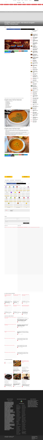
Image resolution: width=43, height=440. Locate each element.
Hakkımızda (18, 0)
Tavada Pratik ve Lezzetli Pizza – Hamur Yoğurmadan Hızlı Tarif (35, 55)
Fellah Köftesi (10, 406)
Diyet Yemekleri (28, 4)
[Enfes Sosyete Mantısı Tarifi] (31, 121)
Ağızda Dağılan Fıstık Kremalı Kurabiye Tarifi (35, 102)
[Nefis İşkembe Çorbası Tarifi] (17, 308)
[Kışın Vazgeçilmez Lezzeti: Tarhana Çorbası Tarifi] (11, 320)
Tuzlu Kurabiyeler (24, 429)
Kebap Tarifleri (18, 431)
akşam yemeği (14, 367)
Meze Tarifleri (6, 416)
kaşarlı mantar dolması (15, 382)
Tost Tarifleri (23, 427)
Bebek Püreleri (18, 409)
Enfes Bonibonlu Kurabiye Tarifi (35, 100)
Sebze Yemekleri (14, 380)
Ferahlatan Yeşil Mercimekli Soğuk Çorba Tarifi (8, 302)
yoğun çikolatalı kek (10, 383)
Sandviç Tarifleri (12, 418)
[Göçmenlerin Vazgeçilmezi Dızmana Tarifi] (31, 61)
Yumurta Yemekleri (18, 207)
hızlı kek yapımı (23, 381)
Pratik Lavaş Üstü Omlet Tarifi (35, 74)
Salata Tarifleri (7, 418)
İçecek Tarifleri (23, 196)
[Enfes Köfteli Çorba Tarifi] (8, 308)
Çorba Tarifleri (19, 4)
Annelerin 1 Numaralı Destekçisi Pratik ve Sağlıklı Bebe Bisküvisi (35, 58)
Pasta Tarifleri (8, 380)
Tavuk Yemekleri (7, 425)
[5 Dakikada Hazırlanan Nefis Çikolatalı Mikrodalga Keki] (26, 377)
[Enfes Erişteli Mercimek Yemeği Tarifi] (31, 110)
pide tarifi (14, 368)
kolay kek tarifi (23, 382)
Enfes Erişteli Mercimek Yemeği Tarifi (35, 110)
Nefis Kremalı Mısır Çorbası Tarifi (35, 88)
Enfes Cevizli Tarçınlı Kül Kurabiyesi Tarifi (35, 98)
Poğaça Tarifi (11, 417)
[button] (32, 0)
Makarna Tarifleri (7, 415)
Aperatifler (2, 4)
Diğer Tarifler (24, 4)
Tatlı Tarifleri (8, 207)
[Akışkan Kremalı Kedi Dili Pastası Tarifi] (31, 65)
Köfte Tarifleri (12, 414)
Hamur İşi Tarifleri (15, 196)
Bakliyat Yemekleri (6, 4)
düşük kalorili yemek (15, 381)
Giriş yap (30, 0)
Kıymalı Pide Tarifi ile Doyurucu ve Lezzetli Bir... (13, 396)
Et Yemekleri (39, 4)
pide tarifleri (17, 368)
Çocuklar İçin (15, 4)
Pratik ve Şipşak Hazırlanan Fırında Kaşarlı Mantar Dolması (17, 384)
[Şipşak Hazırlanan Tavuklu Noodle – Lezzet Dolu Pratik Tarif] (31, 51)
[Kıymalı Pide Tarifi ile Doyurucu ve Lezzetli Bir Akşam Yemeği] (17, 363)
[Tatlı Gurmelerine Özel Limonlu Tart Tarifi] (31, 62)
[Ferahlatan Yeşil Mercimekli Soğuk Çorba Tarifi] (8, 297)
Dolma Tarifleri (7, 405)
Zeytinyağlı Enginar (7, 426)
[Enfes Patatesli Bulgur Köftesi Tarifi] (31, 106)
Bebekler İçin (11, 4)
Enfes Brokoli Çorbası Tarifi (34, 80)
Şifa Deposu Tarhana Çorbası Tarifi (16, 302)
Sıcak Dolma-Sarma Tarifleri (24, 421)
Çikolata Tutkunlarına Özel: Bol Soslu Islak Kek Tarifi (8, 385)
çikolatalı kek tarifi (7, 381)
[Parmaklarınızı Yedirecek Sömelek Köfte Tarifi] (31, 117)
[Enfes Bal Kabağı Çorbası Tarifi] (31, 92)
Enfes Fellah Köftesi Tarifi (35, 104)
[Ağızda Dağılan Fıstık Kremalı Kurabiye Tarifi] (31, 101)
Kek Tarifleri (6, 380)
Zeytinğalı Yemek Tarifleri (8, 427)
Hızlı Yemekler (19, 196)
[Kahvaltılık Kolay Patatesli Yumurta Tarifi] (31, 71)
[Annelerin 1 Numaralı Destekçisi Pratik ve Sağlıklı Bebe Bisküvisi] (31, 57)
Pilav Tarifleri (6, 417)
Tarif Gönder (14, 0)
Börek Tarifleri (11, 403)
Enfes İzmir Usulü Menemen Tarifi (35, 69)
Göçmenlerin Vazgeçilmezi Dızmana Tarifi (35, 61)
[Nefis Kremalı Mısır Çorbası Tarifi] (31, 88)
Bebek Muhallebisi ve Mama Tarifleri (18, 408)
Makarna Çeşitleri (12, 415)
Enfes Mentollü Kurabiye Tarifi (35, 94)
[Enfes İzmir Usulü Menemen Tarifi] (31, 69)
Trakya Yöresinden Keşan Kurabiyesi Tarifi (35, 96)
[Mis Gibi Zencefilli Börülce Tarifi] (31, 119)
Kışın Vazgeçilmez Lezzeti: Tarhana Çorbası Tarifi (22, 320)
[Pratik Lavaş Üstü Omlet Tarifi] (31, 73)
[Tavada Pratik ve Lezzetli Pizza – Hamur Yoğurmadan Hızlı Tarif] (31, 54)
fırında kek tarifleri (7, 382)
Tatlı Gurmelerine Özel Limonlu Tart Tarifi (35, 63)
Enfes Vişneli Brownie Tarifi (35, 67)
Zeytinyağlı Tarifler (24, 433)
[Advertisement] (17, 34)
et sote (10, 405)
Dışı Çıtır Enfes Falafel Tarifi (35, 108)
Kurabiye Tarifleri (7, 414)
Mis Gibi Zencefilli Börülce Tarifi (35, 119)
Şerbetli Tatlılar (7, 429)
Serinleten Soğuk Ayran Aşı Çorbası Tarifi (35, 115)
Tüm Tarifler (19, 2)
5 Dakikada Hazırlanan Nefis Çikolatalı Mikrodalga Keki (26, 385)
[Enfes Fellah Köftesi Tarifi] (31, 104)
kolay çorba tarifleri (22, 318)
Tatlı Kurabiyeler (24, 424)
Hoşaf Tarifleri (18, 428)
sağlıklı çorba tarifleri (26, 318)
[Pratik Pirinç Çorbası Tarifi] (31, 90)
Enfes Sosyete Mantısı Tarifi (35, 121)
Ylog (23, 2)
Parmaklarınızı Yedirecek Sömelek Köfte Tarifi (35, 118)
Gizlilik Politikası (7, 436)
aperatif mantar (18, 380)
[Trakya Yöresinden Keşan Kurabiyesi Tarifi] (31, 95)
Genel (17, 425)
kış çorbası (18, 318)
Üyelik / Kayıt (26, 0)
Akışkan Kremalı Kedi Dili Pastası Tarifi (35, 66)
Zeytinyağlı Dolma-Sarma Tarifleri (24, 432)
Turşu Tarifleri (23, 428)
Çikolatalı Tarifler (18, 412)
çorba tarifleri (25, 317)
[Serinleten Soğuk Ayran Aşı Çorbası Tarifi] (31, 114)
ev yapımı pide (17, 367)
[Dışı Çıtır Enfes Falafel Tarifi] (31, 108)
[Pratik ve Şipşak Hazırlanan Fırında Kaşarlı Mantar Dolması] (17, 377)
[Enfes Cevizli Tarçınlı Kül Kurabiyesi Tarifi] (31, 98)
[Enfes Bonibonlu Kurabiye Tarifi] (31, 100)
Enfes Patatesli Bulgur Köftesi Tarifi (35, 106)
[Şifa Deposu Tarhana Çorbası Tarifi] (17, 297)
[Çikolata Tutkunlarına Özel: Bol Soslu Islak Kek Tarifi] (8, 377)
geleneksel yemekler (24, 368)
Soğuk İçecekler (24, 422)
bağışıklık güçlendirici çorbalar (20, 317)
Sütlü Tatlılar (23, 423)
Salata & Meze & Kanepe (23, 415)
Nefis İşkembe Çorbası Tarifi (17, 312)
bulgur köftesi (7, 403)
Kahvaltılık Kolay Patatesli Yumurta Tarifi (35, 72)
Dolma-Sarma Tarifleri (34, 4)
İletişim (22, 0)
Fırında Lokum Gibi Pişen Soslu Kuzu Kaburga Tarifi (35, 49)
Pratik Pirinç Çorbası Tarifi (35, 90)
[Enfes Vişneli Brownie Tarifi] (31, 68)
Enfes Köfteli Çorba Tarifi (8, 312)
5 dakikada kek (26, 380)
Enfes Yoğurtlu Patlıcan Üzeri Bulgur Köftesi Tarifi (35, 113)
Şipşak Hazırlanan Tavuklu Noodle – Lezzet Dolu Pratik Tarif (35, 52)
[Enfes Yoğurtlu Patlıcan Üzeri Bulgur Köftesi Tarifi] (31, 112)
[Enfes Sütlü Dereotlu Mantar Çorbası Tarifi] (26, 308)
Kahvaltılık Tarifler (27, 196)
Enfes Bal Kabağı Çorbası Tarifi (35, 92)
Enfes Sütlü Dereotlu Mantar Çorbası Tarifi (25, 312)
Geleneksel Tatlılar (18, 424)
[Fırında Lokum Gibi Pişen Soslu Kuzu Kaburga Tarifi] (31, 49)
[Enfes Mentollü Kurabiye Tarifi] (31, 94)
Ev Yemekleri (17, 423)
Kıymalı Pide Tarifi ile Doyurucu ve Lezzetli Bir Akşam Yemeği (16, 370)
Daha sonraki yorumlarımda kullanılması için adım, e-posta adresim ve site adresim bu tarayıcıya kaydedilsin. (16, 221)
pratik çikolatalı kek (24, 383)
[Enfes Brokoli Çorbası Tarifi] (26, 297)
